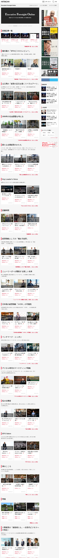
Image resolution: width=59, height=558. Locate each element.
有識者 (49, 132)
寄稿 (4, 499)
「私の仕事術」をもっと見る (31, 429)
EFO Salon (6, 434)
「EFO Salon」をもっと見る (31, 461)
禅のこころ (6, 466)
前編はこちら (4, 518)
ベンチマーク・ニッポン (12, 337)
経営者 (44, 132)
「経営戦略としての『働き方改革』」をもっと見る (26, 266)
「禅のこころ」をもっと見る (31, 494)
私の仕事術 (6, 401)
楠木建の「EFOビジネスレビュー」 (16, 51)
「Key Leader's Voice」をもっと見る (29, 205)
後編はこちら (4, 516)
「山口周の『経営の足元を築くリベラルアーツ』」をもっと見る (23, 112)
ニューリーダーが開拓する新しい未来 (17, 271)
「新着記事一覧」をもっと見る (31, 46)
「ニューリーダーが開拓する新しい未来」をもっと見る (25, 299)
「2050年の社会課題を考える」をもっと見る (27, 140)
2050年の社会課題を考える (13, 116)
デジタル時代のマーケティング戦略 (16, 368)
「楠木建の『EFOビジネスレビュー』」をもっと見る (26, 79)
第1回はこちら (5, 74)
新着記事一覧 (7, 31)
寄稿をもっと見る (34, 523)
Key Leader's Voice (10, 179)
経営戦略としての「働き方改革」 (15, 239)
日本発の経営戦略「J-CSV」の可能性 (17, 304)
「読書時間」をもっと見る (32, 234)
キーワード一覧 (54, 137)
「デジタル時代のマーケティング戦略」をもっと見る (26, 396)
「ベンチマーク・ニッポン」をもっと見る (28, 363)
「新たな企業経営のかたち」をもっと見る (28, 174)
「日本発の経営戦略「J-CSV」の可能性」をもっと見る (25, 332)
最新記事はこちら (5, 73)
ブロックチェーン (51, 135)
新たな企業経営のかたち (12, 145)
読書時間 (5, 210)
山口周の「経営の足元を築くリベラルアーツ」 (20, 84)
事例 (53, 132)
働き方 (44, 135)
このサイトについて (33, 5)
